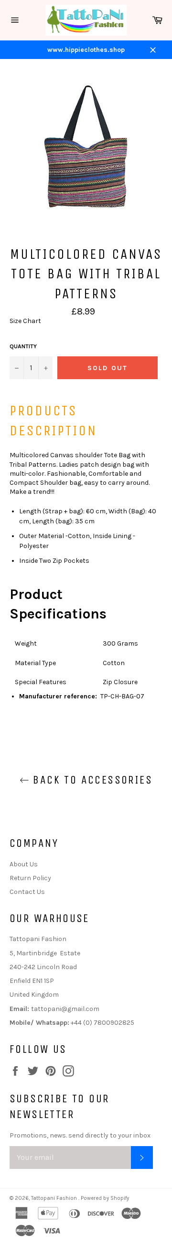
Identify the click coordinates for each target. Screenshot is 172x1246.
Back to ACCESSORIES (90, 779)
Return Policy (30, 878)
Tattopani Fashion (54, 1198)
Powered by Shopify (105, 1198)
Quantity (23, 346)
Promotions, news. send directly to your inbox (80, 1135)
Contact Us (27, 892)
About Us (24, 864)
